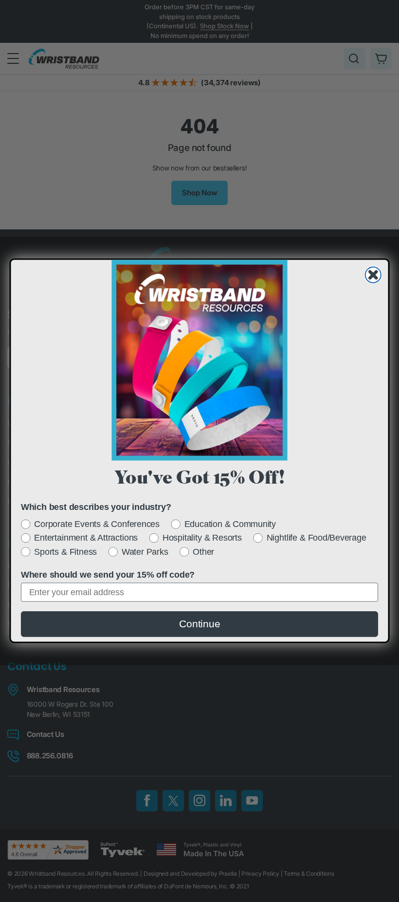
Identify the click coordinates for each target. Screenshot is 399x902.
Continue (199, 624)
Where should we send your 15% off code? (108, 575)
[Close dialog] (373, 275)
